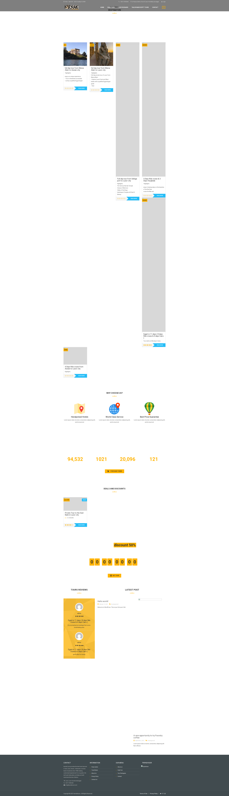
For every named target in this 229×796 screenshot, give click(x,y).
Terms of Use (143, 793)
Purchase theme (116, 471)
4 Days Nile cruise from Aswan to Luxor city (74, 368)
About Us (94, 773)
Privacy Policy (95, 776)
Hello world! (103, 601)
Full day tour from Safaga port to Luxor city (127, 180)
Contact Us (94, 779)
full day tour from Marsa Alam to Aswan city (74, 69)
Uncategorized (114, 604)
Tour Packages (123, 7)
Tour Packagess (122, 773)
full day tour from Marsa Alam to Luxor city (100, 69)
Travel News (95, 770)
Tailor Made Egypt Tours (140, 7)
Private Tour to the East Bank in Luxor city (74, 514)
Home (102, 7)
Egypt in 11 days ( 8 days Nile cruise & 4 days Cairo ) (153, 336)
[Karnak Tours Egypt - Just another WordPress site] (72, 7)
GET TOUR (115, 575)
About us (120, 767)
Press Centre (95, 767)
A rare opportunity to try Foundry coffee (147, 736)
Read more (81, 88)
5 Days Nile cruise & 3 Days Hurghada (152, 180)
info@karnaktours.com (71, 785)
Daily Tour (110, 7)
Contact (155, 7)
